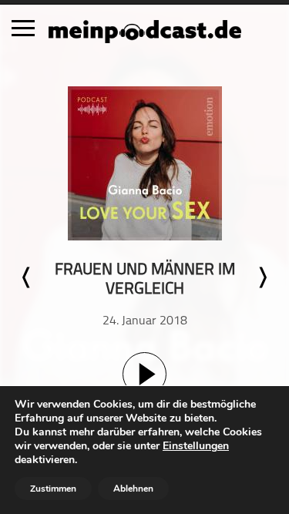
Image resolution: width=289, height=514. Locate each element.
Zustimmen (53, 488)
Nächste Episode (262, 277)
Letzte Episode (27, 277)
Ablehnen (133, 488)
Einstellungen (196, 446)
